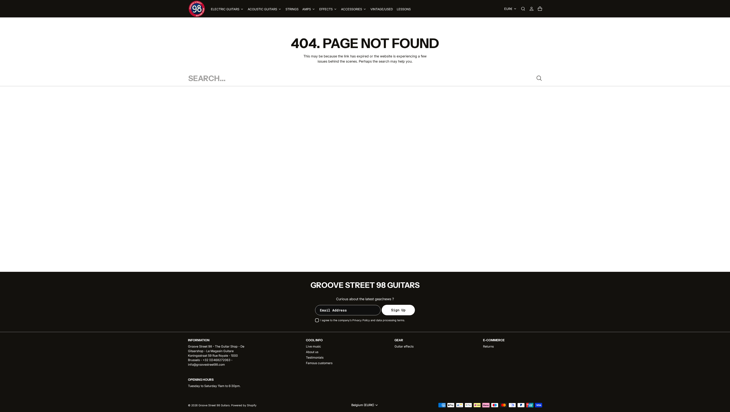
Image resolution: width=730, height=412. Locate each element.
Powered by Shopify (244, 405)
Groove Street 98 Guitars (214, 405)
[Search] (539, 78)
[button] (523, 8)
